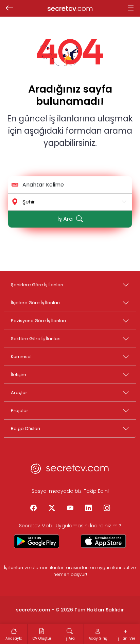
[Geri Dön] (9, 8)
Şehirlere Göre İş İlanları (37, 284)
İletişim (18, 374)
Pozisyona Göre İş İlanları (38, 320)
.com (70, 8)
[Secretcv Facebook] (33, 508)
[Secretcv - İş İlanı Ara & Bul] (36, 541)
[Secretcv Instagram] (106, 508)
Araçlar (19, 392)
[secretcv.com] (70, 470)
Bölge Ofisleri (25, 428)
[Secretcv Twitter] (51, 508)
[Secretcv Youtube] (70, 508)
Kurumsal (21, 356)
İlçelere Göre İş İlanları (35, 302)
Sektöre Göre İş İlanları (35, 338)
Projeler (19, 410)
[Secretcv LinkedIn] (88, 508)
